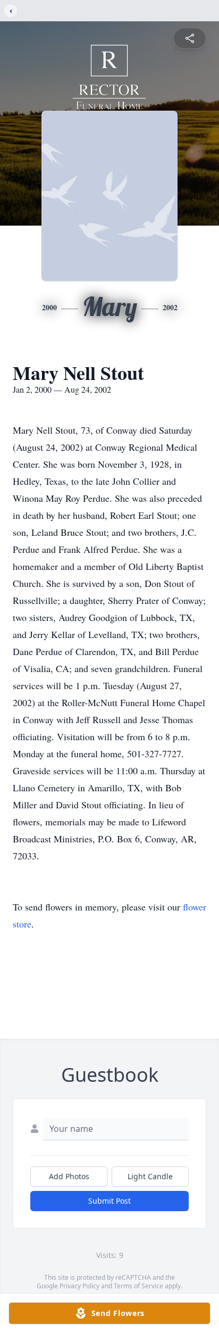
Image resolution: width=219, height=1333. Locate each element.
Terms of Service (138, 1285)
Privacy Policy (79, 1285)
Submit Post (109, 1201)
